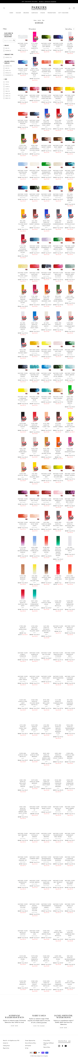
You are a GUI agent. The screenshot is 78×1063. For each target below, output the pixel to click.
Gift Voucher (28, 1045)
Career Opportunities (30, 1040)
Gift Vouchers (63, 12)
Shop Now (14, 1026)
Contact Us (5, 1043)
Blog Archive (6, 1048)
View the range (39, 1026)
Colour (18, 12)
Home (11, 12)
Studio (43, 12)
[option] (39, 1)
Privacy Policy (46, 1040)
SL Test (26, 1048)
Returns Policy (46, 1047)
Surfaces (35, 12)
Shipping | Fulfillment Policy (48, 1043)
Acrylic (39, 20)
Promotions (52, 12)
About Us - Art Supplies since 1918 (11, 1040)
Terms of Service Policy (30, 1043)
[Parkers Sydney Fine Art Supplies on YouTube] (66, 1046)
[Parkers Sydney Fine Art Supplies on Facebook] (62, 1046)
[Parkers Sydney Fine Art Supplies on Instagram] (59, 1046)
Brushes (26, 12)
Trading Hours (6, 1045)
